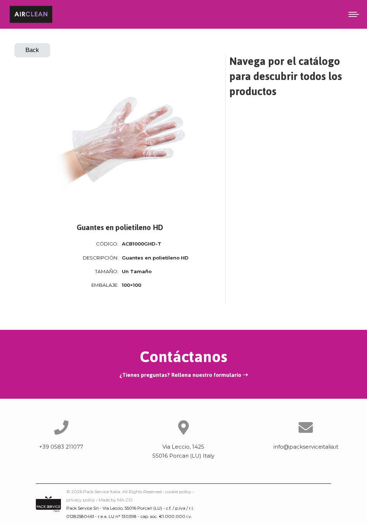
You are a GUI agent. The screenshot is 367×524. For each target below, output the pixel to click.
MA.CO (125, 499)
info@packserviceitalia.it (305, 446)
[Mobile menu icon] (354, 14)
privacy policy (80, 499)
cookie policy (178, 491)
